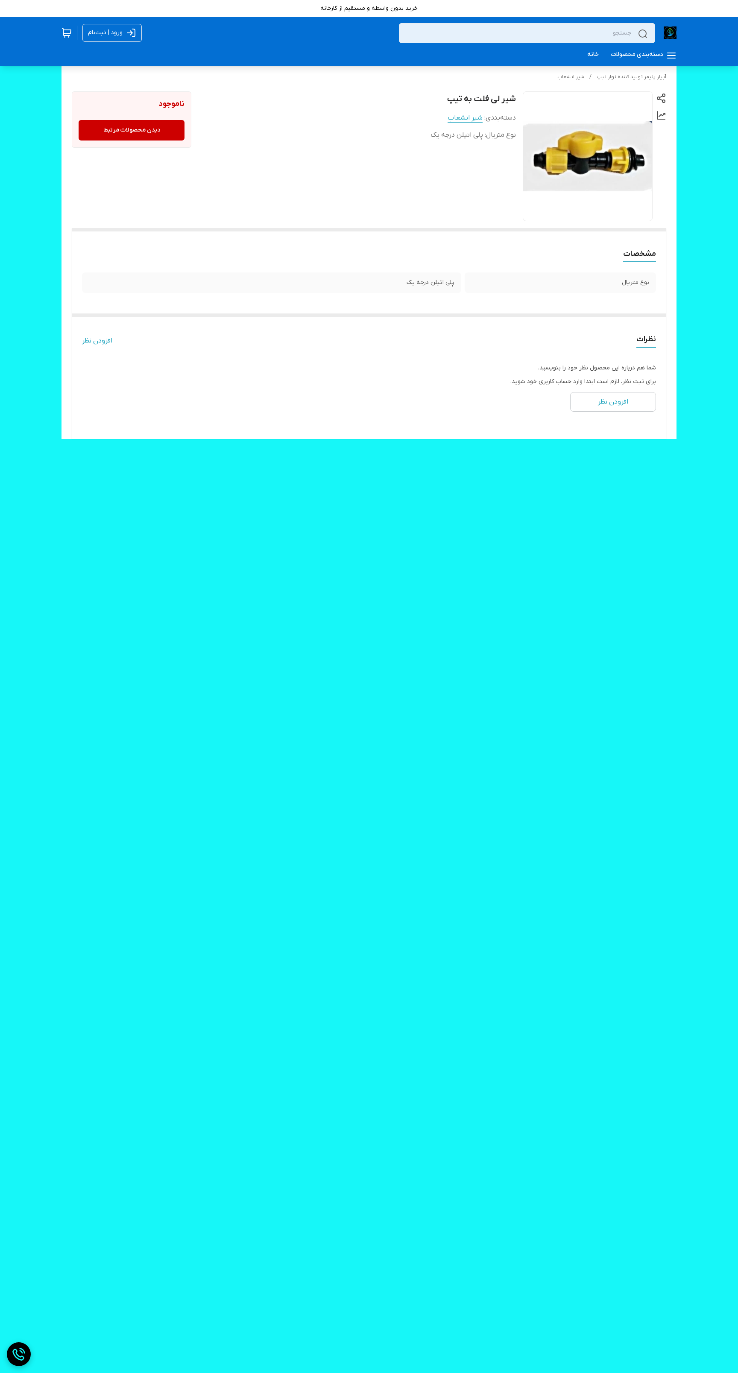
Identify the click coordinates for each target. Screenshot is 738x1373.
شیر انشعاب (570, 76)
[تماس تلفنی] (19, 1354)
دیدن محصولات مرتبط (131, 130)
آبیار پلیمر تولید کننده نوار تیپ (631, 76)
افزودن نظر (97, 341)
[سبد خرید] (67, 33)
